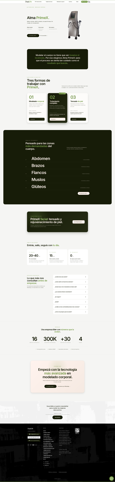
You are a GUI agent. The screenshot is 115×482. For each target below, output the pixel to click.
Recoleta (60, 442)
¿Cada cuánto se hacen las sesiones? (64, 281)
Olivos (70, 438)
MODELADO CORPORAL (48, 446)
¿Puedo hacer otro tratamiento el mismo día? (66, 286)
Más (77, 1)
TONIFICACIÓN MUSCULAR (48, 448)
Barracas (63, 430)
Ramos (69, 440)
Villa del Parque (65, 443)
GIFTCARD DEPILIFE (47, 437)
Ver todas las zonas (83, 193)
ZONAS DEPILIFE (46, 457)
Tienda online (39, 1)
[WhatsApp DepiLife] (36, 445)
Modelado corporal (60, 1)
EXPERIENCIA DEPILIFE (47, 439)
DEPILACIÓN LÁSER (47, 443)
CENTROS (47, 461)
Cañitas (68, 432)
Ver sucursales (43, 35)
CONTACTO (45, 453)
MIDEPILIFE (47, 465)
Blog (60, 454)
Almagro (60, 430)
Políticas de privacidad (63, 472)
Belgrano (67, 430)
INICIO (44, 430)
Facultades (65, 437)
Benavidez (61, 432)
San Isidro (67, 442)
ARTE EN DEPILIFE (46, 452)
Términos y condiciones (52, 472)
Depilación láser (49, 1)
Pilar (63, 440)
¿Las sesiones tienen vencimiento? (63, 291)
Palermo (60, 440)
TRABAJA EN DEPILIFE (47, 455)
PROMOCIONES (46, 436)
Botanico (64, 432)
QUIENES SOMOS (46, 432)
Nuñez (67, 438)
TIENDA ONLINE (46, 434)
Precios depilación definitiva (64, 451)
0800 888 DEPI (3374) (34, 437)
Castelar (64, 435)
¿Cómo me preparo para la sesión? (63, 311)
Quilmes (65, 440)
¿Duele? (57, 301)
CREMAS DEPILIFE (46, 450)
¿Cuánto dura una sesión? (61, 276)
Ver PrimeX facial (78, 221)
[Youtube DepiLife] (33, 445)
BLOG (44, 459)
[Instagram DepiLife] (28, 445)
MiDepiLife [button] (85, 1)
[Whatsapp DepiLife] (111, 478)
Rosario (64, 442)
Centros (70, 1)
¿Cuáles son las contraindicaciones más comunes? (67, 306)
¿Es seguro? (58, 296)
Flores (68, 437)
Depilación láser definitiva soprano (65, 452)
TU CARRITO (47, 463)
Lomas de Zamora (62, 438)
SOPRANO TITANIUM (47, 444)
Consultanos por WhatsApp (63, 386)
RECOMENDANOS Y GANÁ (48, 441)
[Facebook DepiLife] (30, 445)
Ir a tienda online (33, 35)
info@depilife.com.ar (34, 434)
